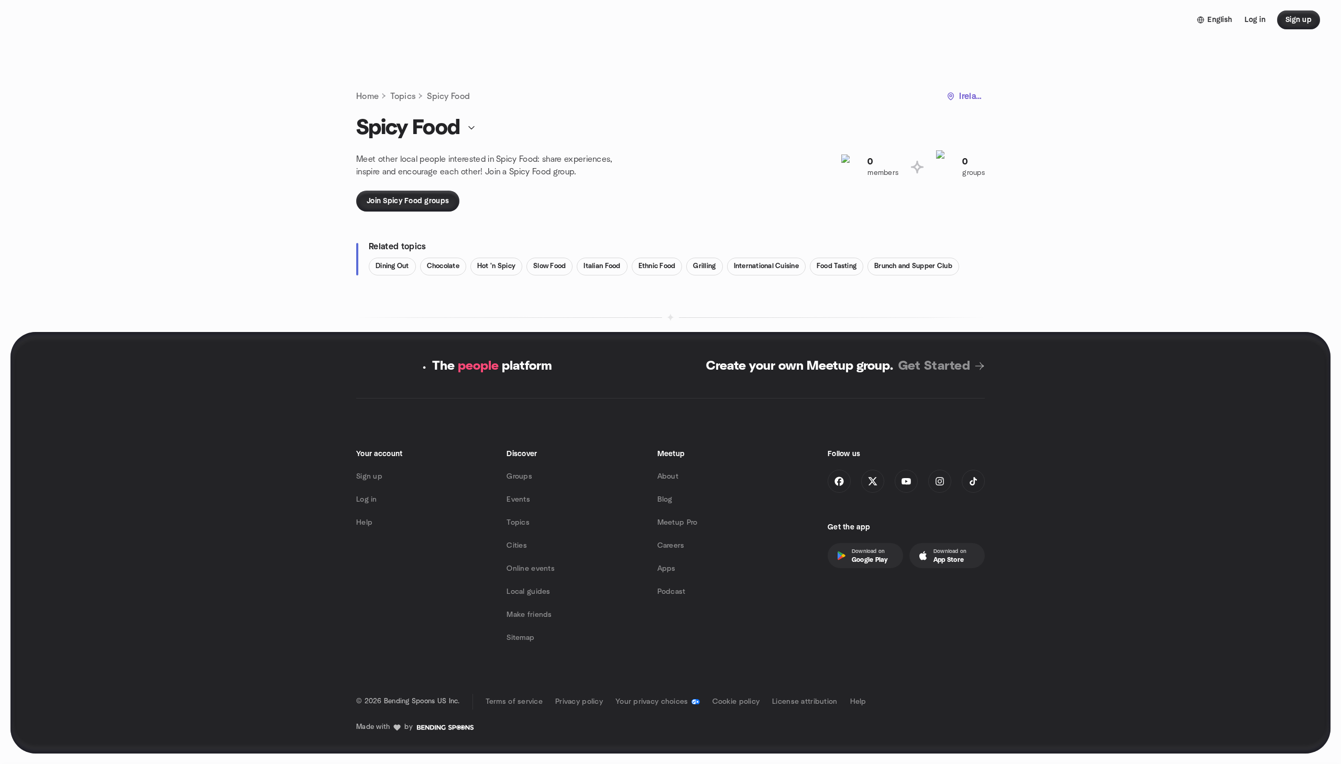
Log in (366, 499)
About (667, 476)
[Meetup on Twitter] (872, 481)
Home (367, 96)
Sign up (369, 476)
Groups (519, 476)
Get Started (934, 366)
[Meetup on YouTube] (906, 481)
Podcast (671, 591)
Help (364, 522)
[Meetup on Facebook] (839, 481)
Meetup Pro (677, 522)
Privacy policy (579, 701)
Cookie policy (736, 701)
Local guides (528, 591)
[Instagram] (939, 481)
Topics (402, 96)
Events (518, 499)
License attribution (804, 701)
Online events (531, 568)
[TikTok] (973, 481)
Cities (517, 545)
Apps (666, 568)
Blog (665, 499)
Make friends (529, 614)
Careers (671, 545)
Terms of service (514, 701)
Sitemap (520, 637)
